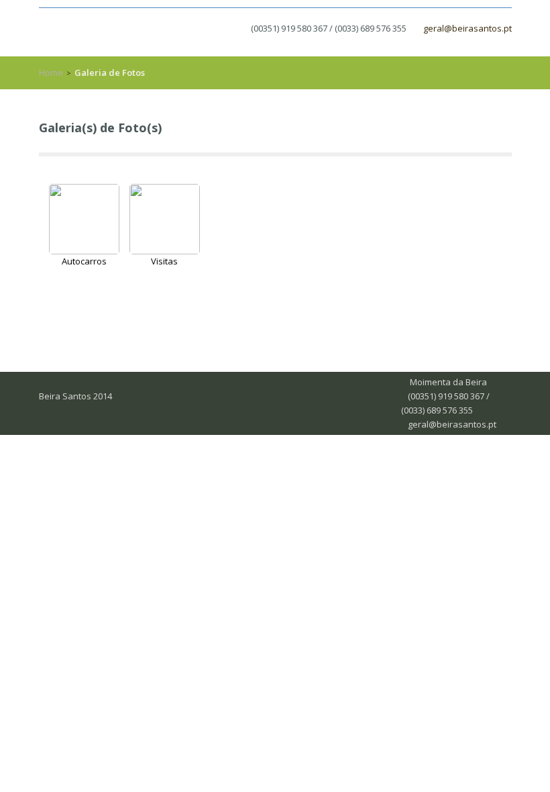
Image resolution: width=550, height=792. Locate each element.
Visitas (164, 261)
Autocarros (84, 261)
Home (51, 72)
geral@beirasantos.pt (467, 28)
